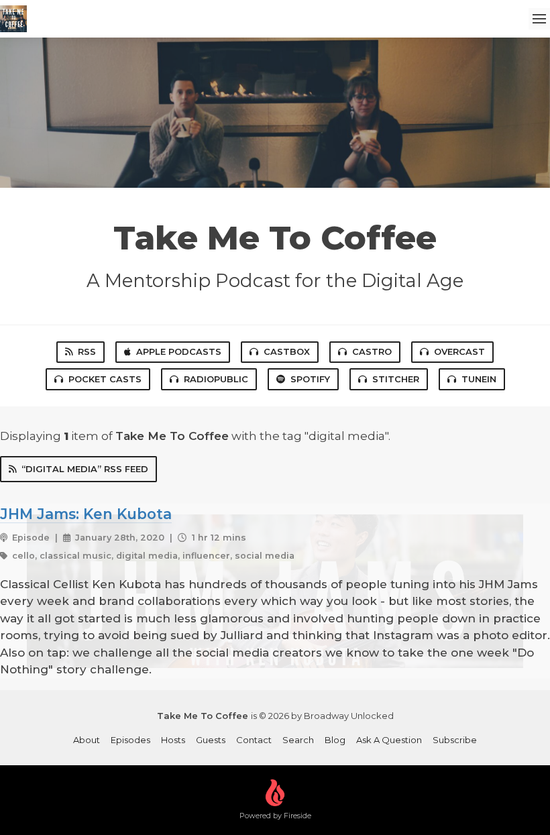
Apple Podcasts (178, 351)
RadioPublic (216, 379)
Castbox (287, 351)
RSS (87, 351)
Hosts (173, 739)
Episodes (130, 739)
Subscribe (455, 739)
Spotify (310, 379)
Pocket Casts (105, 379)
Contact (254, 739)
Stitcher (395, 379)
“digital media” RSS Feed (84, 468)
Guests (210, 739)
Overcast (459, 351)
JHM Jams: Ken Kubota (86, 513)
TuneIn (478, 379)
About (86, 739)
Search (298, 739)
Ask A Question (389, 739)
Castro (372, 351)
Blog (335, 739)
